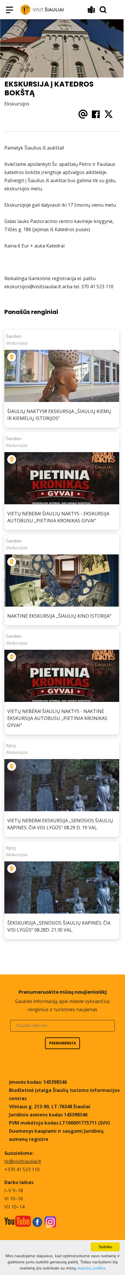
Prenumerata (62, 1043)
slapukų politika (91, 1268)
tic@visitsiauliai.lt (22, 1161)
